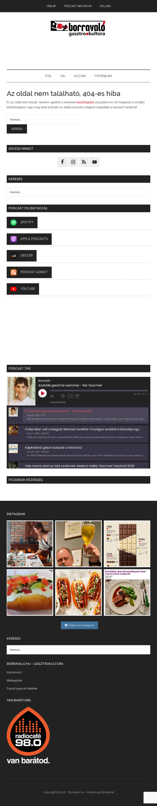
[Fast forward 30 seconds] (80, 396)
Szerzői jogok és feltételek (22, 688)
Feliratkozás (58, 402)
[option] (78, 415)
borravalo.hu (78, 28)
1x (70, 396)
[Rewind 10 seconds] (63, 396)
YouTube (27, 289)
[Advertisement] (78, 53)
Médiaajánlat (14, 680)
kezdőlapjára (85, 102)
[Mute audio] (54, 396)
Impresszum (14, 672)
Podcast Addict (34, 272)
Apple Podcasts (34, 239)
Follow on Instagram (81, 625)
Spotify (27, 222)
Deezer (26, 255)
